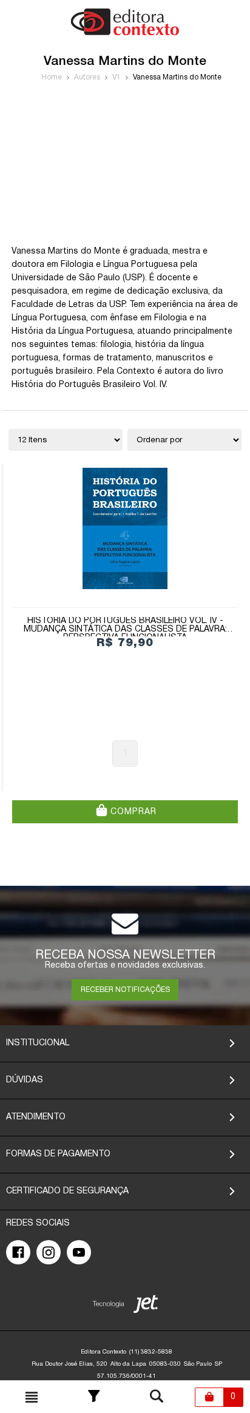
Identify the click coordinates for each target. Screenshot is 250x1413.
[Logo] (125, 33)
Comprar (132, 812)
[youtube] (79, 1252)
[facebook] (18, 1252)
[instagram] (48, 1252)
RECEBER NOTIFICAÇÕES (125, 989)
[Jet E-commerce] (125, 1306)
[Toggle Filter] (94, 1397)
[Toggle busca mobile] (31, 1397)
